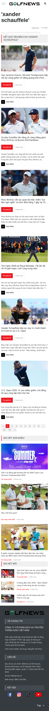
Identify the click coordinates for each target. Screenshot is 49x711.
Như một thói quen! (9, 513)
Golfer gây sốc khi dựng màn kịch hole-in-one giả (31, 596)
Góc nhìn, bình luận (8, 519)
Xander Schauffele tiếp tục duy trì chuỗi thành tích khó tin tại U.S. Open (23, 329)
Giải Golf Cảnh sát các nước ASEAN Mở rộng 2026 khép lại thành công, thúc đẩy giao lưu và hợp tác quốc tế (32, 572)
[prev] (11, 572)
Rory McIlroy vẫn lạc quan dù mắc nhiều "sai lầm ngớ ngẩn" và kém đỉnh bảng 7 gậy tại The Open (24, 201)
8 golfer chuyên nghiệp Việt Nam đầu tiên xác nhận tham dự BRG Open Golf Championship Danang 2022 (23, 554)
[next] (11, 600)
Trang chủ (35, 28)
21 (4, 430)
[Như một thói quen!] (24, 497)
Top (39, 705)
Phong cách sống (23, 589)
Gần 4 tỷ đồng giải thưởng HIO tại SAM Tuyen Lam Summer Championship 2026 (22, 474)
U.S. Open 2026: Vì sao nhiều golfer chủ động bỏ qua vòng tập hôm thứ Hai (23, 391)
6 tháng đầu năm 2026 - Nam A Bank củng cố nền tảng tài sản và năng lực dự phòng (32, 584)
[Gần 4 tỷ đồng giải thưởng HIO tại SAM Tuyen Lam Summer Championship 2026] (24, 457)
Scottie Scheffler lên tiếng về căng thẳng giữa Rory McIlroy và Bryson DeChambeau (23, 138)
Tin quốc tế (7, 85)
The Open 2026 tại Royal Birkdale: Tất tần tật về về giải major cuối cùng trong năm (23, 267)
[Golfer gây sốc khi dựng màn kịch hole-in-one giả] (7, 597)
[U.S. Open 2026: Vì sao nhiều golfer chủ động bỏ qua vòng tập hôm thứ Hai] (24, 374)
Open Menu (3, 3)
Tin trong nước (6, 479)
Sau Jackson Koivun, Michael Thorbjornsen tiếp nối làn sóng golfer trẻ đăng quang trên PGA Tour (24, 76)
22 (10, 430)
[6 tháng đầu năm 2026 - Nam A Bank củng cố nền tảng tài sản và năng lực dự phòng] (7, 585)
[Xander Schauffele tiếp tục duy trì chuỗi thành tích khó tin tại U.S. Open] (24, 311)
